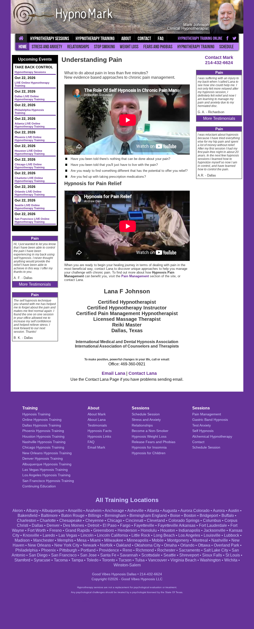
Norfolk (106, 545)
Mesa (82, 540)
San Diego (38, 555)
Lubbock (231, 535)
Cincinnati (134, 520)
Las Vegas (68, 535)
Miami (95, 540)
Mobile (158, 540)
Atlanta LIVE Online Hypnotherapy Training (30, 125)
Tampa (77, 560)
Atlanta (153, 510)
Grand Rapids (77, 530)
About (126, 38)
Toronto (108, 560)
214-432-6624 (219, 62)
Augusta (169, 510)
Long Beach (164, 535)
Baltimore (49, 515)
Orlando (187, 545)
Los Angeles (189, 535)
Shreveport (189, 555)
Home (23, 46)
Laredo (49, 535)
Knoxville (31, 535)
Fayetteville (144, 525)
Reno (127, 550)
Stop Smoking (104, 46)
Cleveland (156, 520)
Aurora (219, 510)
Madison (22, 540)
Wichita (230, 560)
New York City (66, 545)
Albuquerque (53, 510)
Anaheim (93, 510)
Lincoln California (112, 535)
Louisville (212, 535)
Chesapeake (70, 520)
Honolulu (149, 530)
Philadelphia (26, 550)
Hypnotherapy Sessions (49, 38)
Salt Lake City (216, 550)
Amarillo (75, 510)
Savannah (129, 555)
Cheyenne (94, 520)
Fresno (55, 530)
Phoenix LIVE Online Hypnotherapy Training (30, 139)
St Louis (232, 555)
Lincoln (87, 535)
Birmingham (115, 515)
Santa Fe (108, 555)
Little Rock (140, 535)
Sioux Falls (212, 555)
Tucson (125, 560)
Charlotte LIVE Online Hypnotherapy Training (30, 179)
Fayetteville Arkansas (176, 525)
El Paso (110, 525)
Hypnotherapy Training (195, 46)
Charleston (26, 520)
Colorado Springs (183, 520)
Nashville (219, 540)
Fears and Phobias (157, 46)
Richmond (145, 550)
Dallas (37, 525)
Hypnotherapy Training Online (200, 38)
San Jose (88, 555)
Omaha (170, 545)
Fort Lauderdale (213, 525)
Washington (210, 560)
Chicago (114, 520)
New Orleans (39, 545)
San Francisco (64, 555)
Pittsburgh (68, 550)
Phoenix (48, 550)
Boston (190, 515)
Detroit (93, 525)
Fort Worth (37, 530)
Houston (167, 530)
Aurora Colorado (195, 510)
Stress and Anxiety (47, 46)
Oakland (123, 545)
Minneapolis (137, 540)
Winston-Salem (127, 565)
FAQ (160, 38)
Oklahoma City (147, 545)
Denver (53, 525)
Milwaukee (113, 540)
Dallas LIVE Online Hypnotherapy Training (30, 98)
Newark (89, 545)
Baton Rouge (73, 515)
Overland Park (226, 545)
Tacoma (61, 560)
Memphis (65, 540)
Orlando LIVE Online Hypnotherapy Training (30, 193)
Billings (94, 515)
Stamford (22, 560)
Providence (109, 550)
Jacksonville (214, 530)
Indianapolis (189, 530)
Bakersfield (27, 515)
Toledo (92, 560)
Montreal (200, 540)
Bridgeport (209, 515)
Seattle (169, 555)
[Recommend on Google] (234, 38)
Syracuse (42, 560)
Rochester (166, 550)
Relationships (78, 46)
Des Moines (73, 525)
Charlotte (48, 520)
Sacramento (189, 550)
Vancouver (157, 560)
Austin (233, 510)
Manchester (43, 540)
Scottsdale (150, 555)
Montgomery (178, 540)
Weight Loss (129, 46)
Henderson (127, 530)
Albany (32, 510)
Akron (17, 510)
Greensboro (103, 530)
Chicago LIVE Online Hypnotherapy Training (30, 166)
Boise (175, 515)
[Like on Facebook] (227, 38)
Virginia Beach (183, 560)
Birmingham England (148, 515)
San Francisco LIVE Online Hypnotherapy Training (32, 220)
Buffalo (228, 515)
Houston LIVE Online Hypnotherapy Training (30, 152)
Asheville (135, 510)
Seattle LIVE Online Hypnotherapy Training (30, 207)
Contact (144, 38)
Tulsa (140, 560)
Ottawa (204, 545)
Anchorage (114, 510)
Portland (88, 550)
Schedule (226, 46)
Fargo (125, 525)
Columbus (212, 520)
